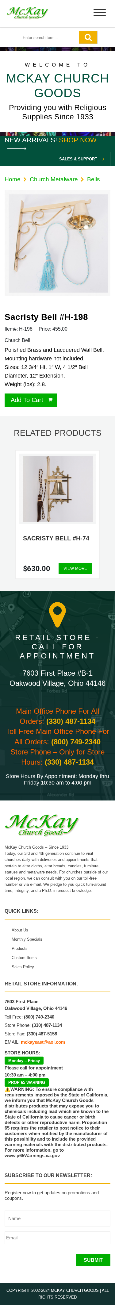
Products (20, 948)
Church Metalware (54, 179)
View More (75, 568)
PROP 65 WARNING (26, 1082)
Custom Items (24, 957)
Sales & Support (78, 159)
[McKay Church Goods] (28, 14)
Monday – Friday (24, 1060)
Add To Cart (27, 400)
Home (13, 179)
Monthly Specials (27, 939)
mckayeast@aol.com (43, 1042)
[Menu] (99, 13)
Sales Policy (23, 967)
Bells (93, 179)
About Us (20, 930)
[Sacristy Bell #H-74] (57, 489)
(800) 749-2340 (76, 742)
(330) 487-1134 (70, 721)
